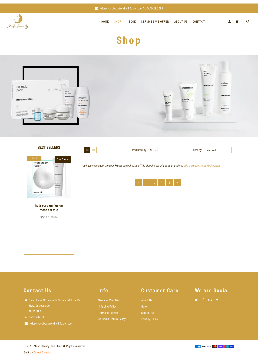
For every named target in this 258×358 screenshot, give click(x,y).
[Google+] (210, 300)
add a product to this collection (202, 165)
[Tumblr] (217, 300)
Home (105, 21)
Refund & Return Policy (111, 319)
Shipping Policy (107, 306)
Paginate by (139, 150)
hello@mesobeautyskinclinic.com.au (120, 8)
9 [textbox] (151, 150)
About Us (180, 21)
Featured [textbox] (211, 150)
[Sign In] (229, 21)
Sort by (197, 150)
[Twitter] (196, 300)
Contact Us (147, 313)
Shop (118, 21)
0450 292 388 (154, 8)
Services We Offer (155, 21)
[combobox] (153, 150)
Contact (199, 21)
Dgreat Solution (42, 352)
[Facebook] (203, 300)
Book (132, 21)
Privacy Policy (149, 319)
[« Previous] (138, 182)
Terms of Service (108, 313)
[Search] (247, 21)
